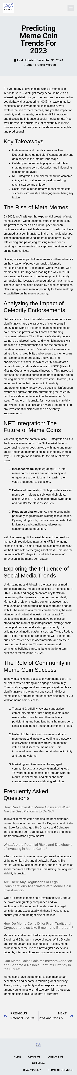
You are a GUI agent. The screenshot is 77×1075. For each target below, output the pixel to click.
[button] (71, 8)
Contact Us (55, 1056)
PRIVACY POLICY (31, 1070)
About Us (34, 1056)
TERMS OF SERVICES (60, 1070)
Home (17, 1056)
